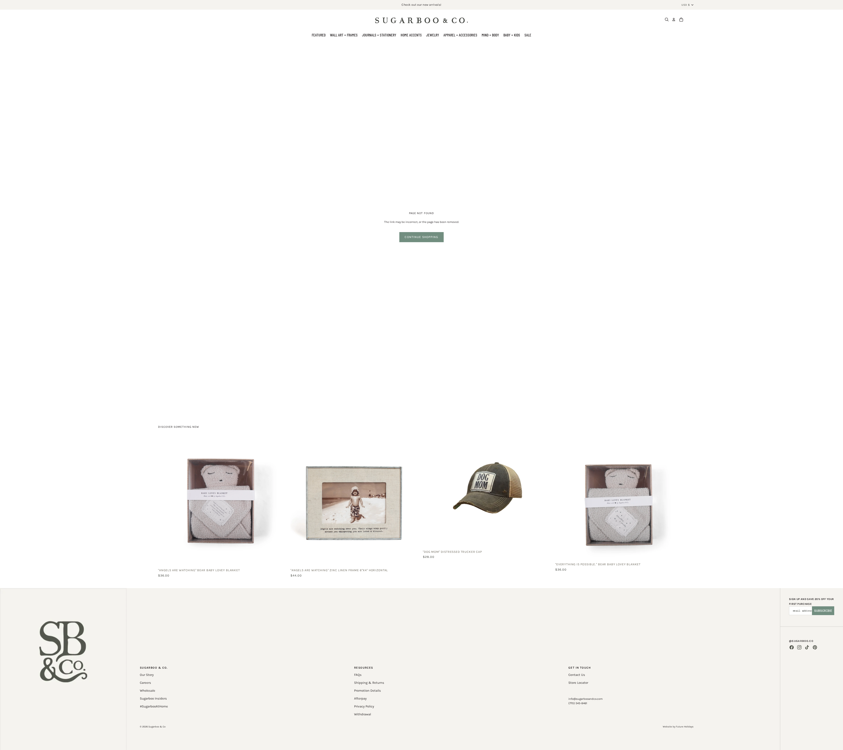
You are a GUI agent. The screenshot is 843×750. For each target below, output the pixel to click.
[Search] (666, 19)
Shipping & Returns (369, 683)
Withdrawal (362, 714)
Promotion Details (367, 691)
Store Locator (578, 683)
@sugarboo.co (801, 641)
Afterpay (360, 698)
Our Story (147, 675)
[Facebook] (791, 647)
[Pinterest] (815, 647)
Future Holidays (684, 726)
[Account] (673, 19)
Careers (145, 683)
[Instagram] (799, 647)
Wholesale (147, 691)
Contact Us (576, 675)
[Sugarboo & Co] (421, 19)
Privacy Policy (364, 706)
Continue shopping (421, 237)
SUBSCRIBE (823, 611)
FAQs (358, 675)
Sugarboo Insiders (153, 698)
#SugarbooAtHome (154, 706)
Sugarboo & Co (157, 726)
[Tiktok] (807, 647)
